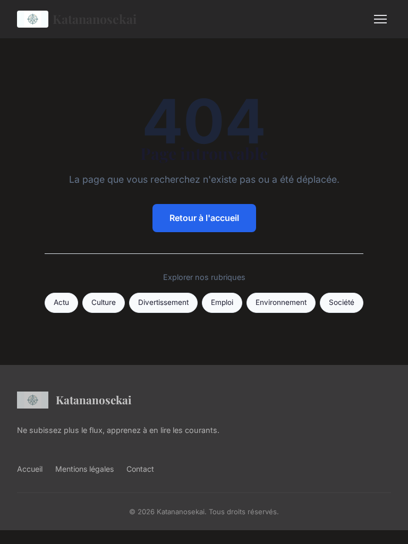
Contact (140, 468)
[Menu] (380, 19)
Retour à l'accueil (204, 217)
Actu (61, 302)
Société (341, 302)
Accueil (29, 468)
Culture (103, 302)
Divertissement (163, 302)
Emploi (222, 302)
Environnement (281, 302)
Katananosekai (95, 19)
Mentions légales (84, 468)
